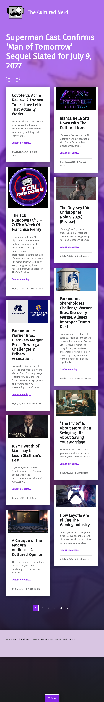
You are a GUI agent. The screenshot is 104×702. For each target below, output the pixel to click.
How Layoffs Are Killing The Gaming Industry (75, 520)
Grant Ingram (83, 256)
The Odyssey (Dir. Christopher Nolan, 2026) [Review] (75, 214)
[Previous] (9, 79)
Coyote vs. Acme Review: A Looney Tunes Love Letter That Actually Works (28, 104)
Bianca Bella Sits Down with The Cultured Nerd (75, 123)
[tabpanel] (52, 56)
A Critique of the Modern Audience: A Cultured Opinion (27, 547)
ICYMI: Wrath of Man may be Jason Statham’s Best (26, 453)
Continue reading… (21, 143)
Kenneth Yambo (36, 288)
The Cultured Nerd (21, 639)
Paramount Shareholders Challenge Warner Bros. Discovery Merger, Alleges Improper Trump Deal (76, 312)
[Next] (17, 79)
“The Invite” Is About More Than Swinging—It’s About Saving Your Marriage (75, 432)
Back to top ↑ (69, 639)
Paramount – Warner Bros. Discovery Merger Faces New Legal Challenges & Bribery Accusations (27, 344)
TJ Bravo (32, 498)
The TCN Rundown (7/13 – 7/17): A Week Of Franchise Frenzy (27, 222)
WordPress (49, 639)
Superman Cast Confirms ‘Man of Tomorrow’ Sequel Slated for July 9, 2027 (50, 51)
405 (61, 608)
